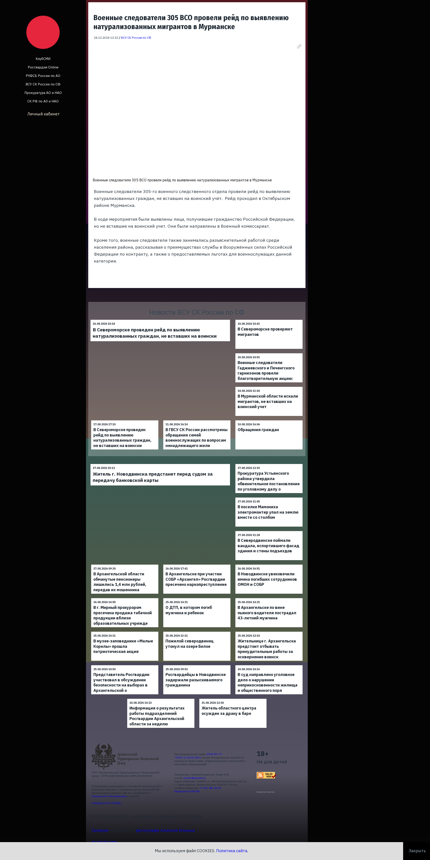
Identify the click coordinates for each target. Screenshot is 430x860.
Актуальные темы (104, 841)
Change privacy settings (106, 803)
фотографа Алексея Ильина (165, 830)
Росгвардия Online (43, 67)
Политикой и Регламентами (109, 796)
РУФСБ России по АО (43, 76)
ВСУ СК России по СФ (43, 84)
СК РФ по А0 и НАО (43, 101)
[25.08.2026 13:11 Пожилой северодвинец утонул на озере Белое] (196, 631)
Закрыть (417, 850)
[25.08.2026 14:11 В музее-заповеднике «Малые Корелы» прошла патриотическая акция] (124, 631)
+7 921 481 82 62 (210, 788)
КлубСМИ (43, 59)
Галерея (100, 830)
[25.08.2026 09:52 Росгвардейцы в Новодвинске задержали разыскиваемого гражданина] (196, 665)
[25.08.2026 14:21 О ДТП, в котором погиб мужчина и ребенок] (196, 598)
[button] (299, 46)
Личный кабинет (43, 114)
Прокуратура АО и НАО (43, 93)
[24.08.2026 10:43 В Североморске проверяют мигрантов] (269, 320)
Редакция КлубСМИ (187, 791)
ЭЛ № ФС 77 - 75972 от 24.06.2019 (199, 755)
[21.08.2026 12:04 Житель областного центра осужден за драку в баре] (233, 699)
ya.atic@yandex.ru (194, 778)
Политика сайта (231, 850)
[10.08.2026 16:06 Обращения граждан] (269, 420)
